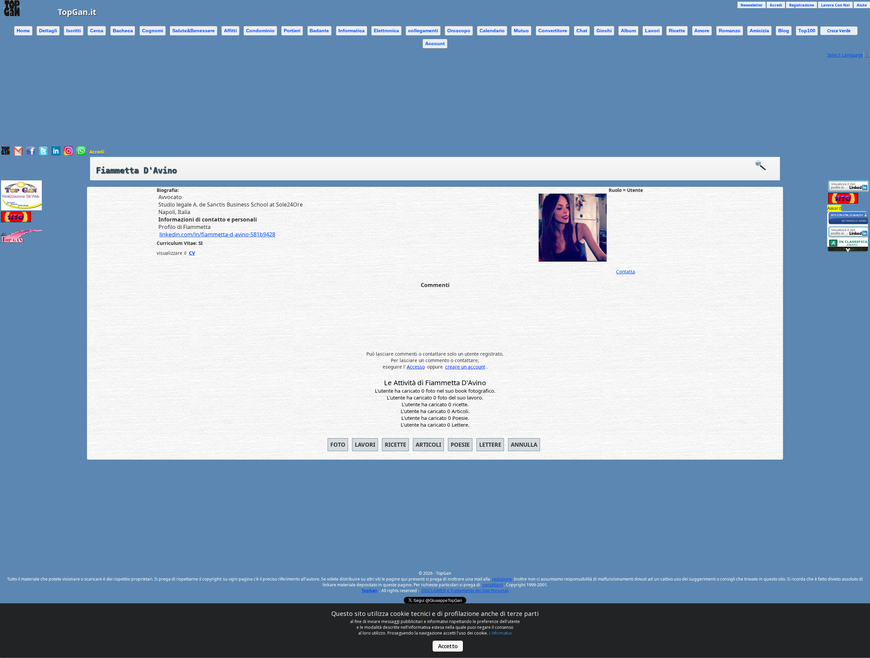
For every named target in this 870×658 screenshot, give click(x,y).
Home (23, 30)
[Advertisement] (413, 98)
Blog (783, 30)
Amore (701, 30)
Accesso (416, 366)
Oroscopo (458, 30)
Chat (581, 30)
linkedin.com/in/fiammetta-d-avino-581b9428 (217, 234)
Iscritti (73, 30)
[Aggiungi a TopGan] (5, 153)
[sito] (848, 223)
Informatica (351, 30)
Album (628, 30)
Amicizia (759, 30)
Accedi (776, 4)
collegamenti (423, 30)
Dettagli (48, 30)
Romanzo (730, 30)
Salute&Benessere (193, 30)
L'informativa (500, 633)
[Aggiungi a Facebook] (30, 153)
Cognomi (152, 30)
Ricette (677, 30)
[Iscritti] (763, 165)
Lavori (652, 30)
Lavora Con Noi (835, 4)
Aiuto (862, 4)
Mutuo (521, 30)
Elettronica (386, 30)
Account (435, 43)
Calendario (492, 30)
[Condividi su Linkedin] (56, 153)
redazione (502, 579)
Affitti (230, 30)
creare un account (465, 366)
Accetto (447, 646)
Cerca (96, 30)
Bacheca (123, 30)
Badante (319, 30)
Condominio (260, 30)
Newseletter (752, 4)
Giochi (604, 30)
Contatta (625, 271)
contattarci (492, 585)
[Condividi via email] (18, 153)
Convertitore (552, 30)
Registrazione (801, 4)
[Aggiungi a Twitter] (43, 153)
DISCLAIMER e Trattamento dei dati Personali (465, 590)
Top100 (806, 30)
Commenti (435, 285)
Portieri (292, 30)
